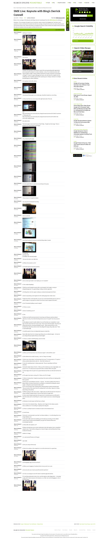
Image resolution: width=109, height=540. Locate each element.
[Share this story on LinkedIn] (67, 19)
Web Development (58, 535)
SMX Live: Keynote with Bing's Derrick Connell (43, 7)
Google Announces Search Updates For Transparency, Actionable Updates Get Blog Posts (83, 132)
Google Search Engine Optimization (81, 129)
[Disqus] (39, 506)
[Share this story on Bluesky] (67, 23)
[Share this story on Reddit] (67, 16)
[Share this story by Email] (67, 26)
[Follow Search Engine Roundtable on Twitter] (82, 12)
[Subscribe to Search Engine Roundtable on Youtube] (87, 12)
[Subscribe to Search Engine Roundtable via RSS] (90, 12)
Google (75, 81)
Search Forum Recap (78, 93)
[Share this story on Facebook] (67, 10)
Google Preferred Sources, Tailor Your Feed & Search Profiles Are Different (82, 144)
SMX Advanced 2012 (31, 7)
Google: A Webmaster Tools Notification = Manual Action (31, 524)
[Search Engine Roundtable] (24, 530)
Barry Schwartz (31, 17)
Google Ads (76, 119)
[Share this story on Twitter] (67, 13)
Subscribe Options (83, 18)
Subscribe (90, 15)
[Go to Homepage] (28, 3)
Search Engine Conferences (21, 7)
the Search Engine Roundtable (42, 534)
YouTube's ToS (85, 537)
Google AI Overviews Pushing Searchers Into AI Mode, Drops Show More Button (82, 85)
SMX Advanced (53, 20)
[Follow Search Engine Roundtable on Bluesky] (85, 12)
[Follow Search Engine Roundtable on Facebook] (80, 12)
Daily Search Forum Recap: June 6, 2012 (87, 524)
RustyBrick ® (51, 535)
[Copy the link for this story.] (67, 29)
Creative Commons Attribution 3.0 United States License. (52, 537)
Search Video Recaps (78, 104)
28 (75, 89)
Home (15, 7)
